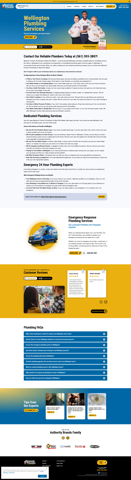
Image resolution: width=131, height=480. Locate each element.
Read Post (50, 412)
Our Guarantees (61, 461)
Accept (42, 476)
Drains (69, 413)
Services (44, 461)
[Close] (46, 468)
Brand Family (60, 463)
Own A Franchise (46, 465)
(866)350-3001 (92, 253)
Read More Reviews (97, 311)
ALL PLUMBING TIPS (30, 410)
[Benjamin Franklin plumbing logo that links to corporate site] (8, 6)
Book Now (109, 6)
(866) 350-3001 (124, 7)
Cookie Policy (11, 472)
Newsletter (60, 465)
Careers (44, 463)
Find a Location (21, 7)
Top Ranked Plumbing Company (67, 1)
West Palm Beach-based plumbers (53, 197)
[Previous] (101, 301)
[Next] (105, 301)
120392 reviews (47, 278)
